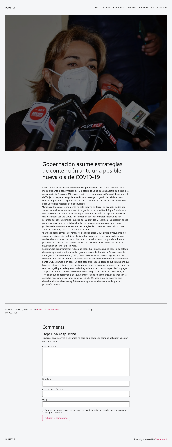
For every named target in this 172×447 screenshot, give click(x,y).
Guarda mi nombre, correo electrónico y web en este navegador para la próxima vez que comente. (85, 411)
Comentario (49, 346)
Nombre (47, 379)
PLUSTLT (10, 7)
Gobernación (43, 309)
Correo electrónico (52, 389)
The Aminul (161, 439)
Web (44, 400)
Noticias (55, 309)
